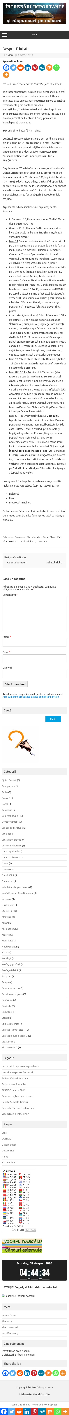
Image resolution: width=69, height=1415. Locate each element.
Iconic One (16, 1404)
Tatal (22, 541)
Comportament (10, 821)
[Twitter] (13, 67)
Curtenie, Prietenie (12, 845)
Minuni (5, 922)
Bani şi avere (8, 786)
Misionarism (8, 928)
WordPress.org (10, 1333)
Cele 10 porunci (10, 816)
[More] (6, 75)
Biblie (5, 792)
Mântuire (6, 917)
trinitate (30, 541)
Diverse (6, 869)
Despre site (8, 1150)
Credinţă (6, 833)
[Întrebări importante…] (34, 23)
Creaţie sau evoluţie (12, 827)
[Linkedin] (27, 67)
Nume (7, 636)
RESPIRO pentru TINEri (14, 1090)
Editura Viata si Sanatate (15, 1078)
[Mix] (49, 67)
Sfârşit (5, 1017)
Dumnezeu (20, 537)
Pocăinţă (6, 958)
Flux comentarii (10, 1327)
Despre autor (9, 1144)
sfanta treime (10, 541)
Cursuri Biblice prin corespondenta (20, 1066)
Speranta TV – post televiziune (18, 1108)
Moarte (6, 934)
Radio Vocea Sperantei (14, 1084)
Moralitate (7, 940)
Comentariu (10, 594)
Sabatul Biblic (55, 562)
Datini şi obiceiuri (11, 857)
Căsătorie (7, 810)
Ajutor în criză (9, 780)
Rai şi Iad (6, 976)
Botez (5, 804)
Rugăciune (7, 1000)
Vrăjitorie (7, 1041)
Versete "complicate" (13, 1029)
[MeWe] (42, 67)
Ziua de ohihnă (9, 1047)
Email (6, 652)
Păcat (5, 952)
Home (5, 1156)
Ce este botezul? (15, 562)
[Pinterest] (35, 67)
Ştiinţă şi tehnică (10, 1024)
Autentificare (9, 1315)
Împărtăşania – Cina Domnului (17, 893)
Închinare (6, 899)
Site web (8, 667)
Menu (35, 34)
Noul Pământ (9, 946)
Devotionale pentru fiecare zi (17, 1072)
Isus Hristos (8, 905)
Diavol (5, 863)
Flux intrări (7, 1321)
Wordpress (51, 1404)
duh (39, 537)
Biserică (6, 798)
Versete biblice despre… (15, 1035)
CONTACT (7, 1138)
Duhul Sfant (49, 537)
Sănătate (6, 1006)
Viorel (11, 55)
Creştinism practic (11, 839)
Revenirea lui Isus (11, 988)
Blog (4, 1132)
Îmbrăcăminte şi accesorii (15, 887)
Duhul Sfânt (8, 875)
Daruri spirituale (10, 851)
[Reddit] (20, 67)
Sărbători (7, 1012)
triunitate (42, 541)
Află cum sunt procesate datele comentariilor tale (31, 696)
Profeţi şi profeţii (11, 964)
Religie (5, 982)
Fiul (59, 537)
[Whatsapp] (56, 67)
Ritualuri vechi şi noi (12, 994)
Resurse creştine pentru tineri (17, 1096)
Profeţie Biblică (10, 970)
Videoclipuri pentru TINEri (15, 1114)
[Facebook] (6, 67)
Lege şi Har (7, 911)
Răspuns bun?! (9, 1162)
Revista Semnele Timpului (15, 1102)
